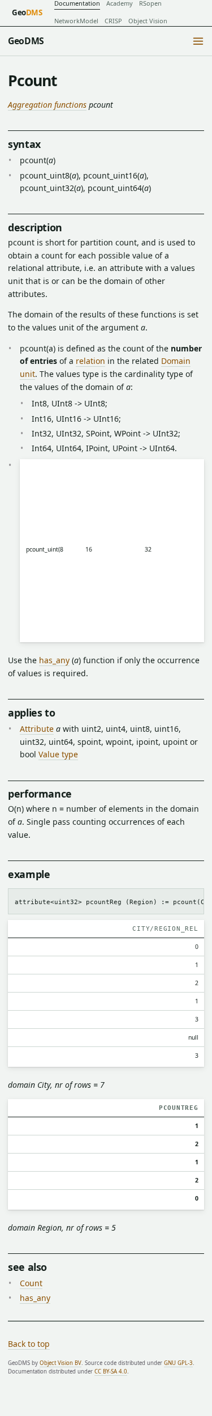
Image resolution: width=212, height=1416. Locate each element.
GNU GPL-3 (178, 1363)
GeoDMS (26, 41)
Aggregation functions (47, 104)
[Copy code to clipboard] (192, 899)
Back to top (29, 1343)
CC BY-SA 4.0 (110, 1371)
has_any (54, 660)
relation (90, 360)
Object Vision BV (60, 1363)
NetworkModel (76, 20)
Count (31, 1283)
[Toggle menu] (198, 41)
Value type (58, 754)
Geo (27, 12)
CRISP (113, 20)
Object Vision (147, 20)
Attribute (37, 728)
